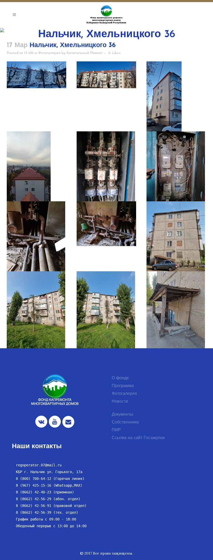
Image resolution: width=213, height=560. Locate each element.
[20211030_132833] (176, 240)
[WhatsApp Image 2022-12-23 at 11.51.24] (36, 170)
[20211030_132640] (176, 310)
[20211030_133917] (106, 223)
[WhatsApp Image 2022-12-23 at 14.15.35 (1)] (176, 100)
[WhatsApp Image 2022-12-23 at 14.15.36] (36, 74)
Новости (120, 402)
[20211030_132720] (106, 310)
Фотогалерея (49, 53)
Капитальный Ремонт (84, 53)
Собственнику (125, 422)
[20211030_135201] (106, 170)
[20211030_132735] (36, 310)
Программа (123, 386)
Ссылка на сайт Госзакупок (138, 438)
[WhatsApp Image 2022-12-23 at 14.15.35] (106, 74)
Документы (122, 415)
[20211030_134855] (176, 170)
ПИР (116, 430)
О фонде (120, 378)
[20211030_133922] (36, 240)
